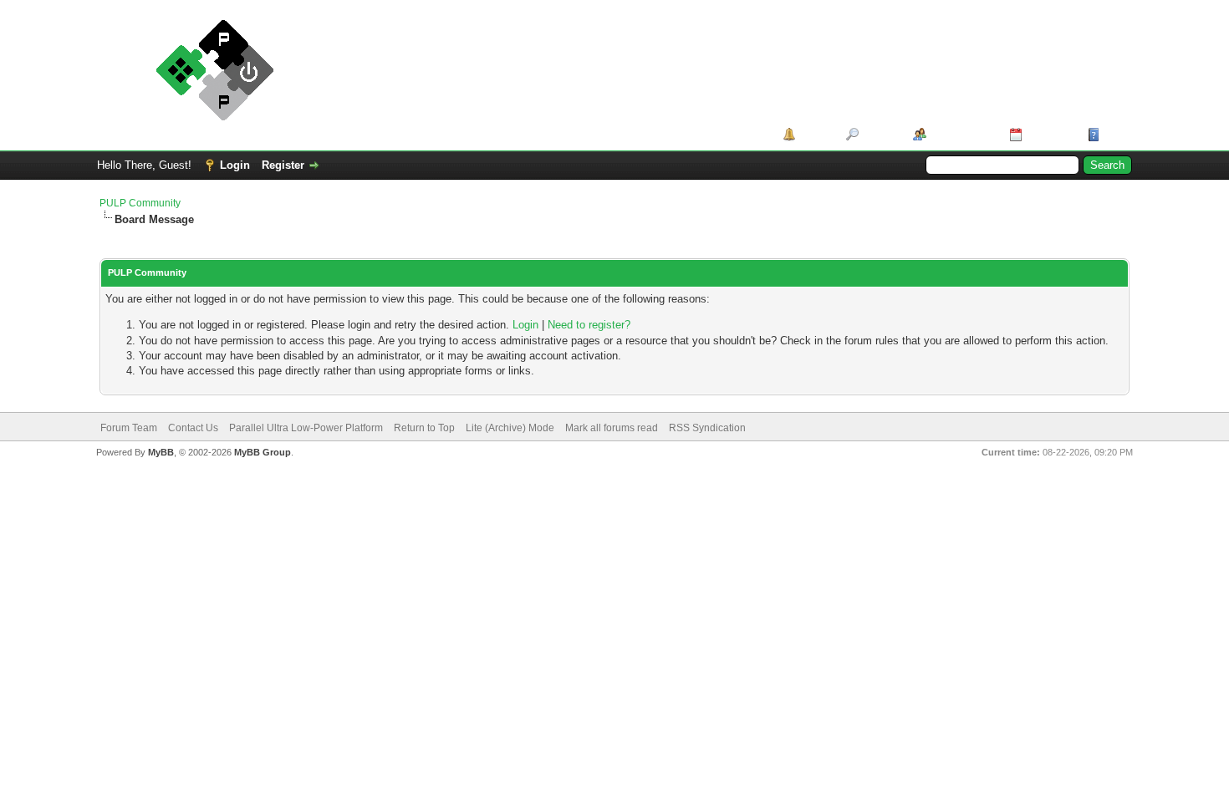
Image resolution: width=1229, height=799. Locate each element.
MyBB (161, 452)
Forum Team (128, 428)
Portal (814, 134)
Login (235, 165)
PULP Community (140, 203)
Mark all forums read (611, 428)
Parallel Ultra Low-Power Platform (306, 428)
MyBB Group (262, 452)
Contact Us (193, 428)
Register (283, 165)
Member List (962, 134)
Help (1115, 134)
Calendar (1049, 134)
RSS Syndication (707, 428)
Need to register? (589, 324)
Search (880, 134)
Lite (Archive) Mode (510, 428)
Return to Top (424, 428)
